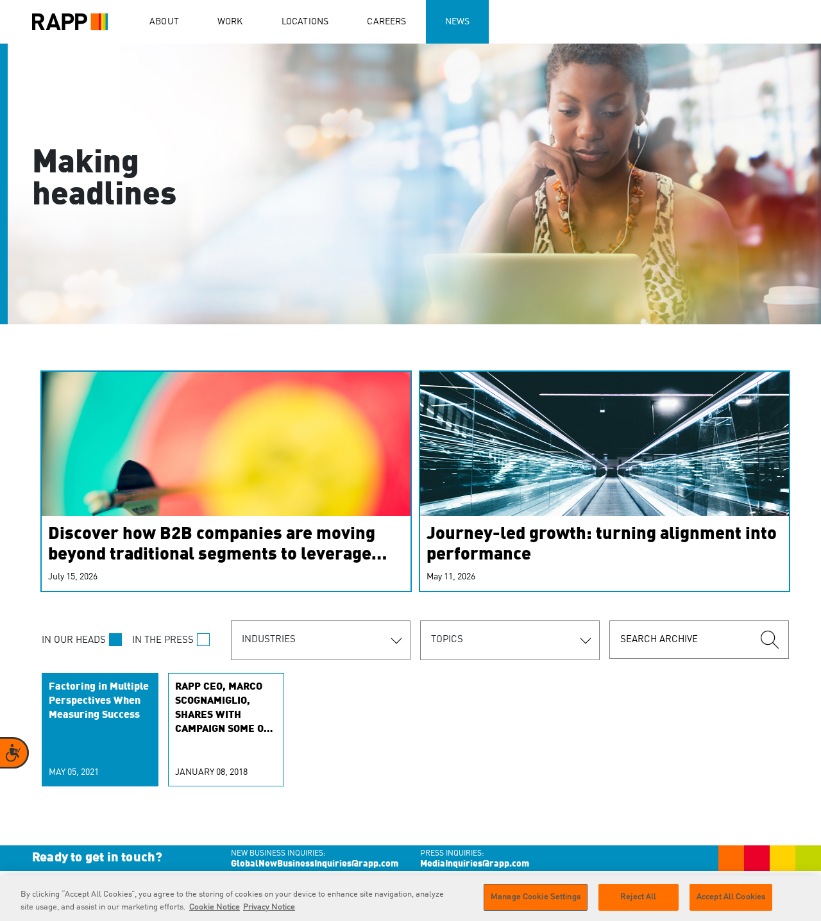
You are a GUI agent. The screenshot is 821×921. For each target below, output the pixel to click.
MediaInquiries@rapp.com (474, 863)
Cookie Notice (214, 907)
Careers (386, 21)
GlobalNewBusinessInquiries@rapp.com (314, 863)
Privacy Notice (269, 907)
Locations (305, 21)
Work (230, 21)
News (457, 21)
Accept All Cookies (731, 897)
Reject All (638, 897)
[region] (410, 898)
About (164, 21)
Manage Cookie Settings (535, 897)
